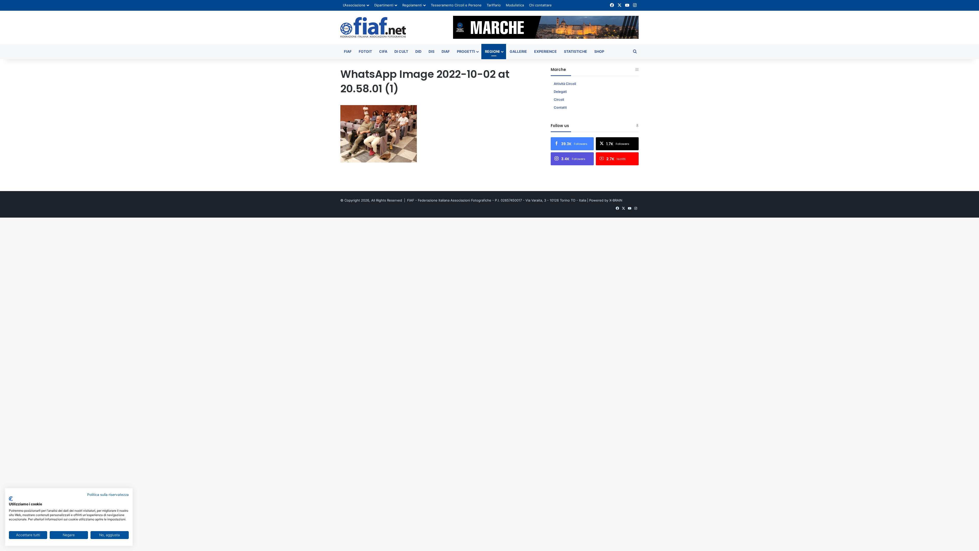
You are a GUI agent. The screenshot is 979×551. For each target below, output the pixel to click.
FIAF (348, 51)
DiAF (446, 51)
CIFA (383, 51)
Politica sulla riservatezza (108, 495)
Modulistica (515, 5)
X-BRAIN (615, 200)
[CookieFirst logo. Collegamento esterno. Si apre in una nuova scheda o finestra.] (11, 498)
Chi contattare (540, 5)
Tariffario (494, 5)
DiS (431, 51)
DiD (418, 51)
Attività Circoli (565, 84)
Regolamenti (412, 5)
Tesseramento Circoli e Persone (456, 5)
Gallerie (518, 51)
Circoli (559, 99)
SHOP (599, 51)
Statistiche (575, 51)
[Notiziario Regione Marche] (373, 27)
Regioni (492, 51)
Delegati (560, 92)
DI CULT (401, 51)
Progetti (466, 51)
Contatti (560, 107)
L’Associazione (354, 5)
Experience (545, 51)
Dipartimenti (383, 5)
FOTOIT (365, 51)
